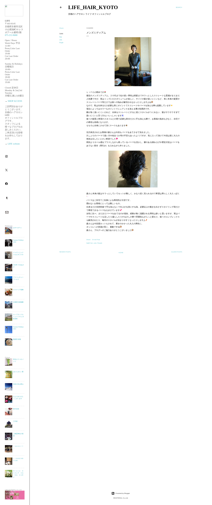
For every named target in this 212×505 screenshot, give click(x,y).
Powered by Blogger (122, 493)
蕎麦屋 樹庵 (17, 339)
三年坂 (15, 421)
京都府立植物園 (18, 302)
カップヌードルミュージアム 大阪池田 (18, 317)
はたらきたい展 (18, 372)
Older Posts (176, 252)
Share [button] (61, 28)
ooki (60, 40)
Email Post (96, 239)
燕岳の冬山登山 (18, 384)
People (61, 42)
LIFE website (14, 144)
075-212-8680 (11, 35)
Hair (60, 37)
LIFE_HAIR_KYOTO (93, 7)
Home (121, 252)
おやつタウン (17, 228)
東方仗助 (16, 409)
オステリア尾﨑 (18, 290)
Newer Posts (65, 252)
